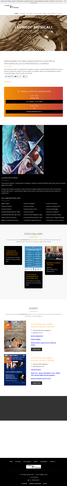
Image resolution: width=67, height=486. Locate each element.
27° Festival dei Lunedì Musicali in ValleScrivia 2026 (12, 253)
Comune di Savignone (35, 483)
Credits (45, 483)
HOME (16, 13)
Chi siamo (22, 13)
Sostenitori (51, 13)
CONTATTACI (36, 349)
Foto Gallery (37, 13)
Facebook (24, 483)
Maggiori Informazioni (55, 1)
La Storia (29, 13)
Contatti (59, 13)
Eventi (45, 13)
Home (11, 461)
